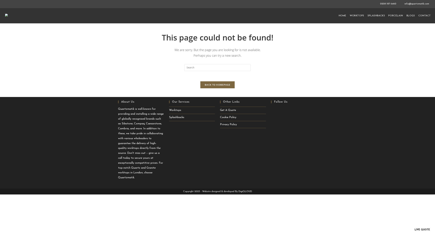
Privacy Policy (228, 124)
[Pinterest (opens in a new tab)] (285, 110)
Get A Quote (228, 110)
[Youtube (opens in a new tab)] (280, 110)
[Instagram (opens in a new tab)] (291, 110)
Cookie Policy (228, 117)
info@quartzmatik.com (417, 4)
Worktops (175, 110)
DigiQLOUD (245, 191)
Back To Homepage (217, 84)
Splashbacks (176, 117)
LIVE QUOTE (422, 229)
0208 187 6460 (388, 4)
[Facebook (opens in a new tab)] (274, 110)
